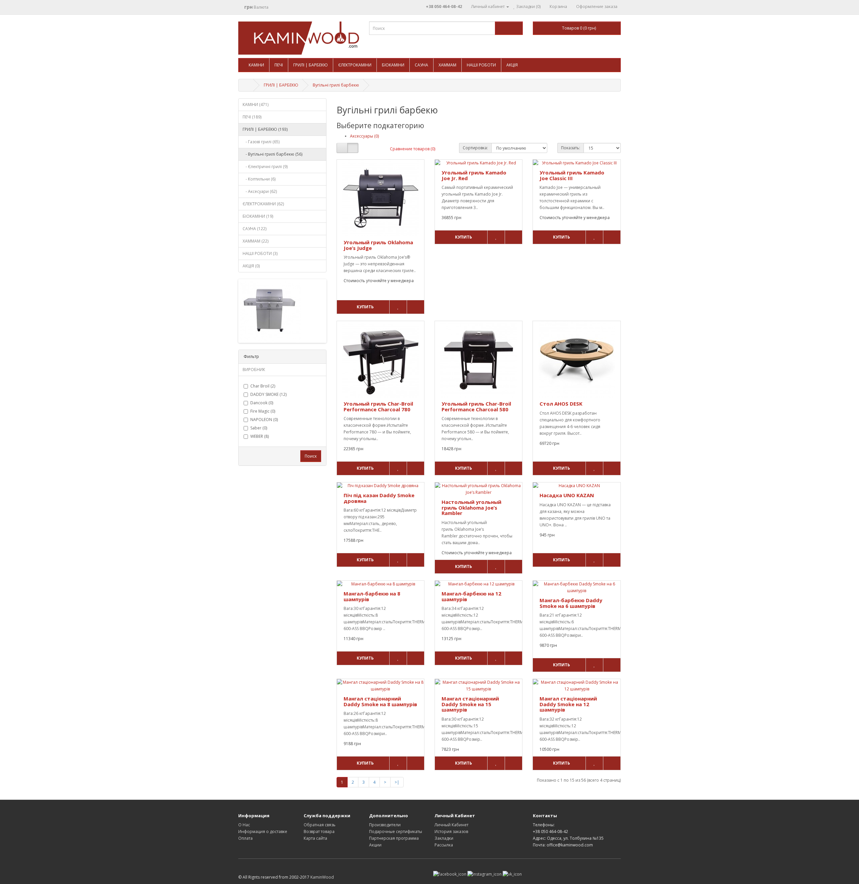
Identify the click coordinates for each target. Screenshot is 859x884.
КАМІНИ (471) (255, 104)
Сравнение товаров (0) (412, 149)
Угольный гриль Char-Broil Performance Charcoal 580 (476, 406)
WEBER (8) (259, 436)
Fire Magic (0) (262, 411)
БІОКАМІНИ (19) (258, 216)
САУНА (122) (254, 228)
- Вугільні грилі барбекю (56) (272, 154)
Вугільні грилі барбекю (336, 85)
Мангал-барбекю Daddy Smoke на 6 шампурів (571, 603)
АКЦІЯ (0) (251, 266)
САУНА (421, 65)
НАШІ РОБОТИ (481, 65)
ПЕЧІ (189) (252, 117)
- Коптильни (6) (259, 179)
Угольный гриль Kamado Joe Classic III (572, 175)
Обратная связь (320, 825)
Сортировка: (475, 148)
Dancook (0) (261, 403)
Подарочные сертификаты (395, 831)
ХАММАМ (447, 65)
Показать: (570, 148)
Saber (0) (258, 428)
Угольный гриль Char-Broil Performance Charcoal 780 (378, 406)
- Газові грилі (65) (261, 142)
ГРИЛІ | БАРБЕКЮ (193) (265, 129)
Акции (375, 845)
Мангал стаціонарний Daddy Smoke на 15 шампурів (470, 704)
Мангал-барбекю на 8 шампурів (372, 596)
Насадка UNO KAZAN (567, 495)
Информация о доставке (262, 831)
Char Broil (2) (262, 386)
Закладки (444, 838)
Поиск (311, 456)
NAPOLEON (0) (264, 419)
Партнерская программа (394, 838)
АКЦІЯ (512, 65)
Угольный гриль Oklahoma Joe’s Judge (378, 245)
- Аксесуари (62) (260, 191)
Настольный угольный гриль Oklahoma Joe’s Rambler (471, 507)
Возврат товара (319, 831)
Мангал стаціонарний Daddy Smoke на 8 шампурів (380, 701)
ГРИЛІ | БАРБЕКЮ (310, 65)
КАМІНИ (256, 65)
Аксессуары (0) (364, 136)
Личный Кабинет (451, 825)
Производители (385, 825)
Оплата (245, 838)
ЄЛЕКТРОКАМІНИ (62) (263, 204)
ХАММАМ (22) (255, 241)
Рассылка (444, 845)
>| (397, 782)
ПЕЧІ (278, 65)
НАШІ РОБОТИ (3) (260, 253)
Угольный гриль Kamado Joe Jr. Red (474, 175)
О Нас (244, 825)
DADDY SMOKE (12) (268, 394)
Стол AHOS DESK (561, 403)
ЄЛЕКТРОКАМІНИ (354, 65)
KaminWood (322, 877)
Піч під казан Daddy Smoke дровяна (379, 498)
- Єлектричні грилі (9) (265, 166)
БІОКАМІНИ (393, 65)
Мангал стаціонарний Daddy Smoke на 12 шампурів (568, 704)
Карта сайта (315, 838)
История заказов (451, 831)
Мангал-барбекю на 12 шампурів (471, 596)
